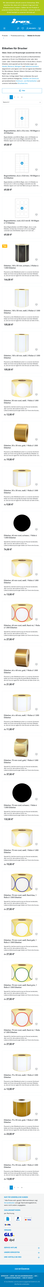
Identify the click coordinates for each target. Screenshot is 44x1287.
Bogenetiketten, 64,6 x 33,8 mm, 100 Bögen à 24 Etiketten (21, 177)
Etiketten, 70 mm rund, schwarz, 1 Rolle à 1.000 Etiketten (20, 807)
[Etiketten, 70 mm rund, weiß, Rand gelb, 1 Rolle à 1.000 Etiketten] (22, 928)
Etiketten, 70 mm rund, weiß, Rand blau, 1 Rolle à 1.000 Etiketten (20, 896)
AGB (35, 1276)
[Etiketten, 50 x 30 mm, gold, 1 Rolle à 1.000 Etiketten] (22, 433)
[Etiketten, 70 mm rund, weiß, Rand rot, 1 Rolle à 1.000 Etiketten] (22, 1018)
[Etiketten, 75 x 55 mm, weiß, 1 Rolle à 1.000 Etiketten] (22, 1152)
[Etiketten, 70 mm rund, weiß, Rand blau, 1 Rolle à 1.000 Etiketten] (22, 883)
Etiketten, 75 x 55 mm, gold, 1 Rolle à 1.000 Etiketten (21, 1121)
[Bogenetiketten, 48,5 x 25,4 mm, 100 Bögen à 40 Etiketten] (22, 118)
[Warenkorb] (39, 28)
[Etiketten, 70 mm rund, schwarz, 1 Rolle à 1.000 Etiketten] (22, 793)
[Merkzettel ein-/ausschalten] (36, 125)
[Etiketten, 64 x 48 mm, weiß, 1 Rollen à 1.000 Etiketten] (22, 703)
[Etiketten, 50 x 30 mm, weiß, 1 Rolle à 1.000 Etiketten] (22, 478)
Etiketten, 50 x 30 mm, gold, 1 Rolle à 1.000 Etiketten (21, 447)
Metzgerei (18, 66)
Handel (4, 66)
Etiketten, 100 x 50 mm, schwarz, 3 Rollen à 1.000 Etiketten (21, 267)
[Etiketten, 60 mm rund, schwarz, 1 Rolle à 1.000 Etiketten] (22, 523)
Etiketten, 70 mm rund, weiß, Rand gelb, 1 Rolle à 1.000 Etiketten (20, 941)
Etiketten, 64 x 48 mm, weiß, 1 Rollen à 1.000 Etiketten (21, 717)
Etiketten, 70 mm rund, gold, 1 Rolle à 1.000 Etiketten (21, 762)
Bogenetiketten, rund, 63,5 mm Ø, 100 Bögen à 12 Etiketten (21, 222)
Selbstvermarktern (32, 66)
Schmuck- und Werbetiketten (26, 81)
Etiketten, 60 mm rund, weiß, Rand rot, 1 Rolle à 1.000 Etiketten (22, 627)
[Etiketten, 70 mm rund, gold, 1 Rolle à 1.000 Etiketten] (22, 748)
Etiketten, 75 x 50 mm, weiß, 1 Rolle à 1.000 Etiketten (21, 1076)
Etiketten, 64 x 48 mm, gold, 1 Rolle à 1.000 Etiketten (21, 672)
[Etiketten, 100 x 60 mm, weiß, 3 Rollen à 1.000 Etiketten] (22, 343)
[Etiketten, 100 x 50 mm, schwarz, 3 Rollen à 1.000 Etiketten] (22, 253)
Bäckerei (11, 66)
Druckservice (22, 83)
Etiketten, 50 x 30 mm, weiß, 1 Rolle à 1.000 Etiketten (21, 492)
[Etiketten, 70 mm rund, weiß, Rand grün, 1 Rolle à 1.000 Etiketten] (22, 973)
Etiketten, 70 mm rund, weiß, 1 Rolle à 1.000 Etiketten (21, 852)
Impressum (4, 1276)
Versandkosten (9, 1203)
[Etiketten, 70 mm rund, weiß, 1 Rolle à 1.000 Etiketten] (22, 838)
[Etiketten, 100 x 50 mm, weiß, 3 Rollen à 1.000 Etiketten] (22, 298)
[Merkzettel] (22, 28)
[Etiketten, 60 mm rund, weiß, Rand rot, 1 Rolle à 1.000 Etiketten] (22, 613)
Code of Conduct (27, 1278)
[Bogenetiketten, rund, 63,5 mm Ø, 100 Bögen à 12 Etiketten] (22, 208)
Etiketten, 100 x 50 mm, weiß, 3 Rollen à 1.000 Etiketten (22, 312)
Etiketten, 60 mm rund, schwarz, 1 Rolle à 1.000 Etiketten (20, 537)
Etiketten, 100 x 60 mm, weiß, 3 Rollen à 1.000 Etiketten (22, 357)
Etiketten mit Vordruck (31, 78)
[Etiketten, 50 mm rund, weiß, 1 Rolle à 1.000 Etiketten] (22, 388)
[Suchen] (18, 28)
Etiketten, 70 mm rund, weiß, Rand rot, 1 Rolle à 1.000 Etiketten (22, 1031)
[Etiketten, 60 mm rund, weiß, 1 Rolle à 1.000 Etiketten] (22, 568)
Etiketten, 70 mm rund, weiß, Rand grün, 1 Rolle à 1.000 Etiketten (20, 986)
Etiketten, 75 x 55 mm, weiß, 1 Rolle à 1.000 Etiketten (21, 1166)
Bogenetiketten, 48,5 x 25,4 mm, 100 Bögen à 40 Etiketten (21, 132)
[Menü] (4, 28)
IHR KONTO (32, 28)
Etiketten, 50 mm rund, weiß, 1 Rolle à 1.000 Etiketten (21, 402)
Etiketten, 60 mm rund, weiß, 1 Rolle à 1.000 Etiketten (21, 582)
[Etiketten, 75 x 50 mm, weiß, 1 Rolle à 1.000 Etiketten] (22, 1062)
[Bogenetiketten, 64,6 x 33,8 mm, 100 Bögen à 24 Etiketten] (22, 163)
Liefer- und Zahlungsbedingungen (21, 1276)
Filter (23, 90)
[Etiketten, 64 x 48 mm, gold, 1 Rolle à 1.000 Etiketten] (22, 658)
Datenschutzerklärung (13, 1278)
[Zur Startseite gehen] (22, 22)
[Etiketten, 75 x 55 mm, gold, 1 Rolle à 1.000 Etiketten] (22, 1107)
